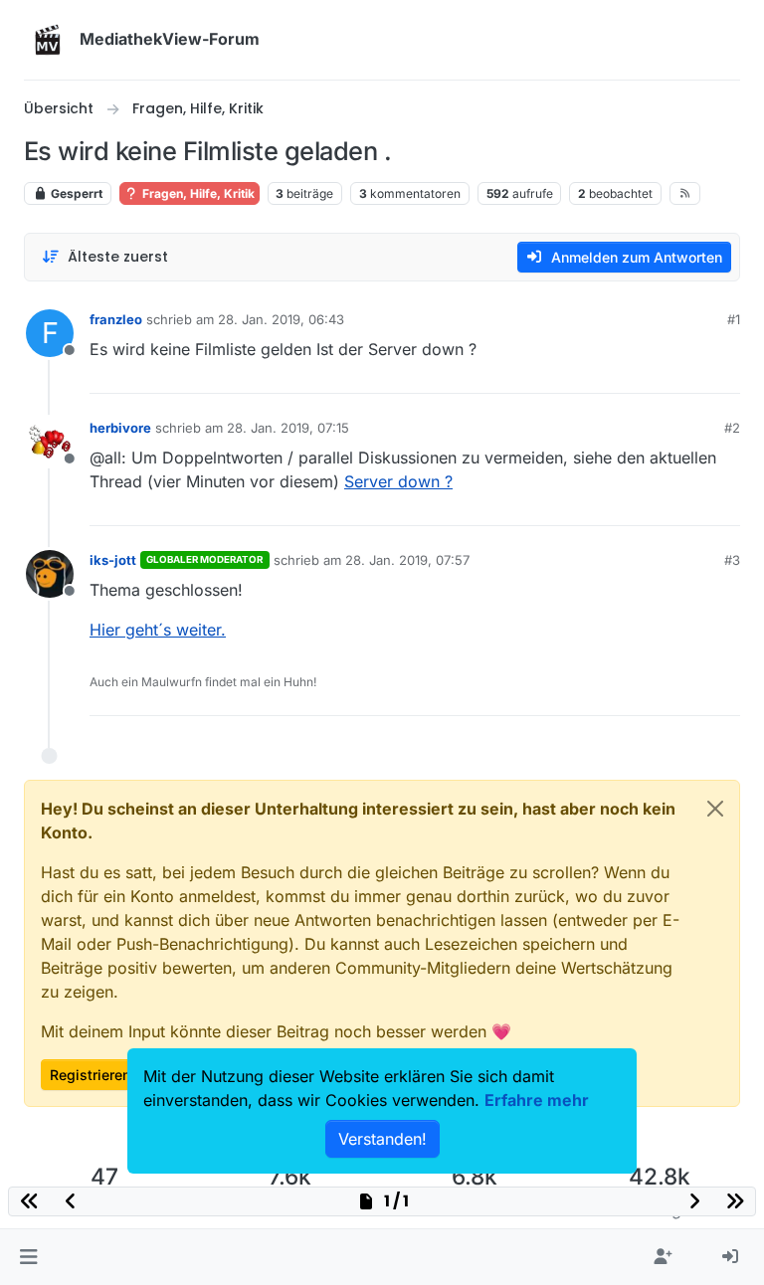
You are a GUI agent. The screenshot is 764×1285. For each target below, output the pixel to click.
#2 (732, 428)
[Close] (715, 808)
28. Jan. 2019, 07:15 (288, 428)
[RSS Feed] (684, 193)
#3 (732, 560)
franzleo (116, 319)
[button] (28, 1257)
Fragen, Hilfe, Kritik (197, 193)
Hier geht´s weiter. (158, 630)
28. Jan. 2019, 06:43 (281, 319)
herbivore (120, 428)
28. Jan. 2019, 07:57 (407, 560)
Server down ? (398, 481)
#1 (733, 319)
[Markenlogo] (48, 40)
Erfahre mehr (536, 1100)
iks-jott (113, 560)
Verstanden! (382, 1139)
